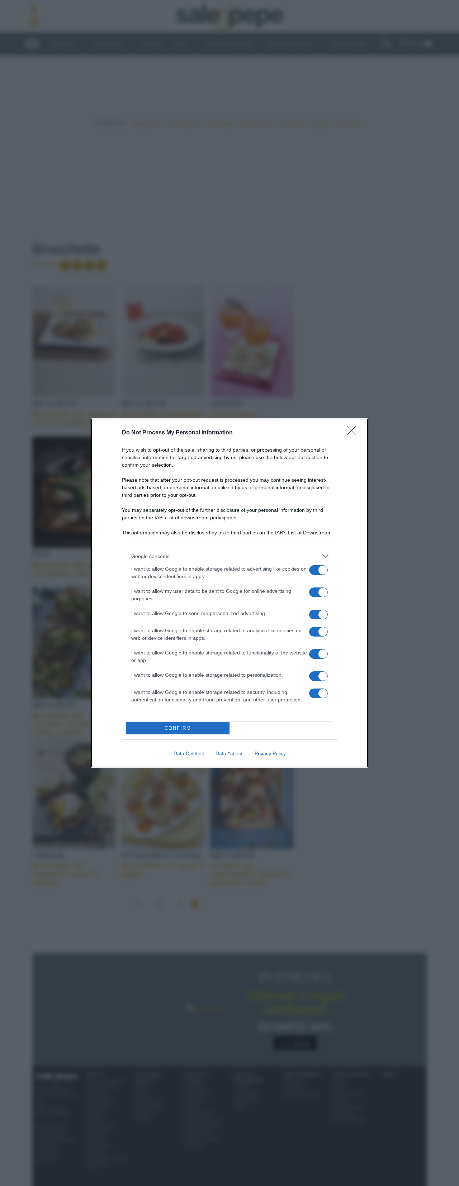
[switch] (318, 570)
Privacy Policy (270, 753)
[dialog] (229, 593)
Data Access (229, 753)
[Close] (353, 433)
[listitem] (229, 556)
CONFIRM (178, 728)
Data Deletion (189, 753)
